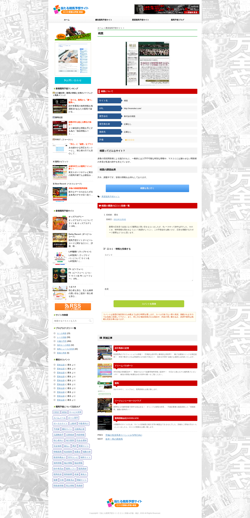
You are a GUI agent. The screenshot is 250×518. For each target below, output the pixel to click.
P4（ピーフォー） (76, 269)
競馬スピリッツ (61, 161)
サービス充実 (75, 412)
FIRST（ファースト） (64, 139)
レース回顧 (61, 337)
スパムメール (60, 418)
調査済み (70, 480)
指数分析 (87, 451)
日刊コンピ (73, 457)
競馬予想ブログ (177, 20)
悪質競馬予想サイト (140, 20)
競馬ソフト (71, 468)
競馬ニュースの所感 (65, 349)
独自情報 (78, 463)
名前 (107, 289)
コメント (109, 255)
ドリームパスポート (124, 365)
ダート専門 (73, 418)
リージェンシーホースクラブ (128, 401)
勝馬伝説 (59, 117)
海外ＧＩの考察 (63, 345)
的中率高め (59, 468)
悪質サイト (84, 446)
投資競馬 (68, 451)
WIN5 (64, 412)
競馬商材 (82, 468)
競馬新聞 (68, 474)
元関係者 (70, 435)
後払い (67, 446)
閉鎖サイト (82, 480)
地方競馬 (70, 440)
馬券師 (79, 485)
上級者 (73, 423)
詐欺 (62, 480)
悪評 (74, 446)
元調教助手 (59, 435)
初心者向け (59, 440)
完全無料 (58, 446)
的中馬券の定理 (122, 348)
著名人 (84, 474)
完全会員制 (81, 440)
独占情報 (68, 463)
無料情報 (58, 463)
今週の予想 (61, 341)
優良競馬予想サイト (103, 20)
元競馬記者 (79, 429)
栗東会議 (61, 365)
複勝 (56, 480)
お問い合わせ (74, 80)
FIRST (56, 412)
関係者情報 (59, 485)
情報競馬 (58, 451)
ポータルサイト (61, 423)
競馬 (117, 383)
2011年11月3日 (120, 219)
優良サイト (67, 429)
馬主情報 (70, 485)
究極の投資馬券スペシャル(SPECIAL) (123, 435)
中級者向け (83, 423)
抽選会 (77, 451)
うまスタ (72, 287)
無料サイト (85, 457)
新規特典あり (60, 457)
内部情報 (80, 435)
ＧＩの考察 (61, 333)
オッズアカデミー (76, 217)
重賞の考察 (61, 353)
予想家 (57, 429)
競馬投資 (58, 474)
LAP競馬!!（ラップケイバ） (80, 252)
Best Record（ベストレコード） (69, 184)
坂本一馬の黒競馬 (114, 439)
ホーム (67, 20)
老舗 (76, 474)
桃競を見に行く (147, 188)
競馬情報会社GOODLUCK (127, 418)
